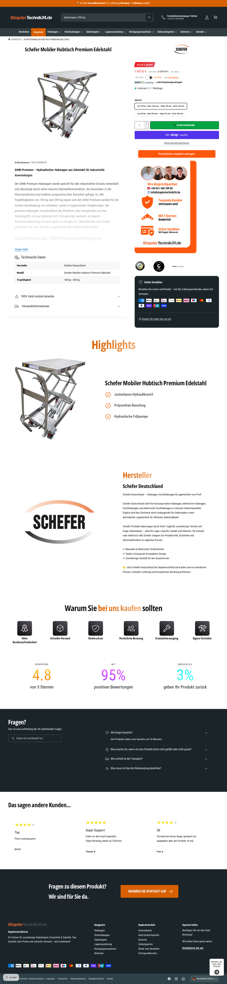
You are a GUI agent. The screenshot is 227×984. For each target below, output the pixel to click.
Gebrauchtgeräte (165, 31)
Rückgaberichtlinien (96, 979)
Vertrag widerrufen (147, 953)
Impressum (51, 979)
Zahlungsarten (145, 944)
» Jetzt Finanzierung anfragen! (168, 82)
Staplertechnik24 (21, 979)
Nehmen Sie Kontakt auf (147, 891)
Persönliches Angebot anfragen (177, 153)
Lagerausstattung (114, 31)
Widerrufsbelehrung (78, 979)
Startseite (16, 39)
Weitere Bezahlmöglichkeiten (176, 143)
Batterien (185, 31)
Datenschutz (62, 979)
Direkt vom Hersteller (149, 948)
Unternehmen (145, 930)
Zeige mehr (21, 249)
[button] (215, 17)
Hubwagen (53, 31)
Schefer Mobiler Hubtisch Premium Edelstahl (47, 39)
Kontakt (200, 31)
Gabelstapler (92, 31)
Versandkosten (173, 77)
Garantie (142, 939)
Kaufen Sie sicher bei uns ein (156, 319)
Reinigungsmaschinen (140, 31)
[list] (113, 633)
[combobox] (107, 17)
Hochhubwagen (72, 31)
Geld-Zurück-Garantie (148, 935)
